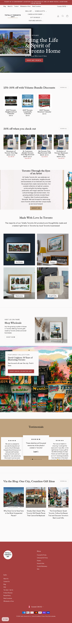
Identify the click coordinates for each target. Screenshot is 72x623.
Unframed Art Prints (42, 558)
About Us (10, 6)
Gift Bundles (35, 17)
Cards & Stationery (35, 14)
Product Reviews (8, 593)
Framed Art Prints (41, 555)
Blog (5, 6)
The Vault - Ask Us (8, 590)
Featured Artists (35, 20)
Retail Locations (36, 6)
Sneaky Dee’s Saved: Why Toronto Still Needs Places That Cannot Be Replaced (36, 513)
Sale (38, 569)
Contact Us (7, 581)
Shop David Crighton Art (21, 371)
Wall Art (28, 11)
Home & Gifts (40, 11)
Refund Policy (7, 595)
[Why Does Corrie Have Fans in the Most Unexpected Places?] (14, 497)
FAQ (5, 587)
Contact (16, 6)
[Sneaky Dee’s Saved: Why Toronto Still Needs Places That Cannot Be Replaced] (36, 497)
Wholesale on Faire (25, 6)
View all (63, 87)
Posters (39, 560)
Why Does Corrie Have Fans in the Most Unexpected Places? (14, 513)
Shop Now (10, 337)
